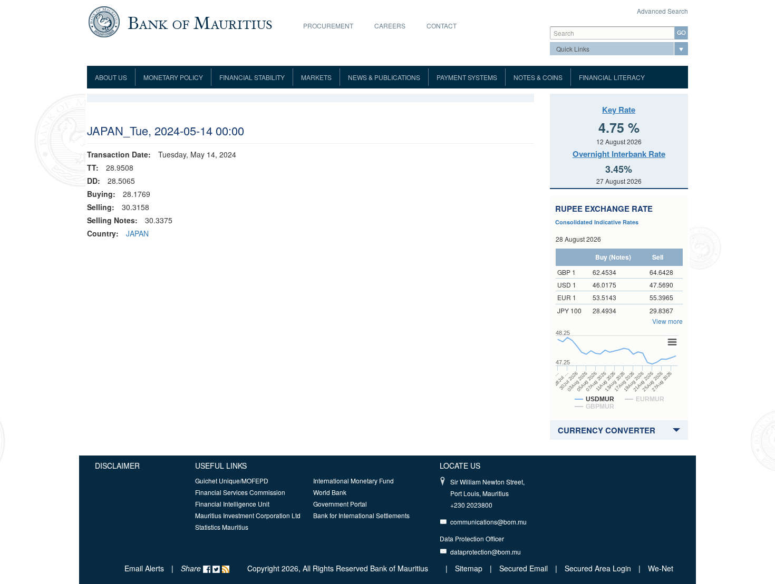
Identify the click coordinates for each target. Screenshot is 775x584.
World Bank (329, 492)
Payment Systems (467, 77)
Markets (316, 77)
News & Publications (384, 77)
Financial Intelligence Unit (232, 503)
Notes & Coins (538, 77)
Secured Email (523, 568)
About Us (111, 77)
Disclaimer (117, 465)
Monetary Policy (173, 77)
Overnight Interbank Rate (619, 154)
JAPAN (137, 233)
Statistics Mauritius (221, 526)
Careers (389, 25)
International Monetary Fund (353, 480)
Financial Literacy (612, 77)
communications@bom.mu (488, 521)
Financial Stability (252, 77)
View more (667, 320)
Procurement (328, 25)
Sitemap (470, 568)
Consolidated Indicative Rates (596, 222)
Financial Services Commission (240, 492)
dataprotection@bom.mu (485, 551)
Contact (442, 25)
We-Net (660, 568)
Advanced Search (662, 10)
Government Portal (340, 503)
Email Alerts (144, 568)
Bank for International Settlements (361, 515)
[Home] (180, 20)
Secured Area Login (598, 568)
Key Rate (618, 109)
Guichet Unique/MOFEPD (231, 480)
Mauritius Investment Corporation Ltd (248, 515)
